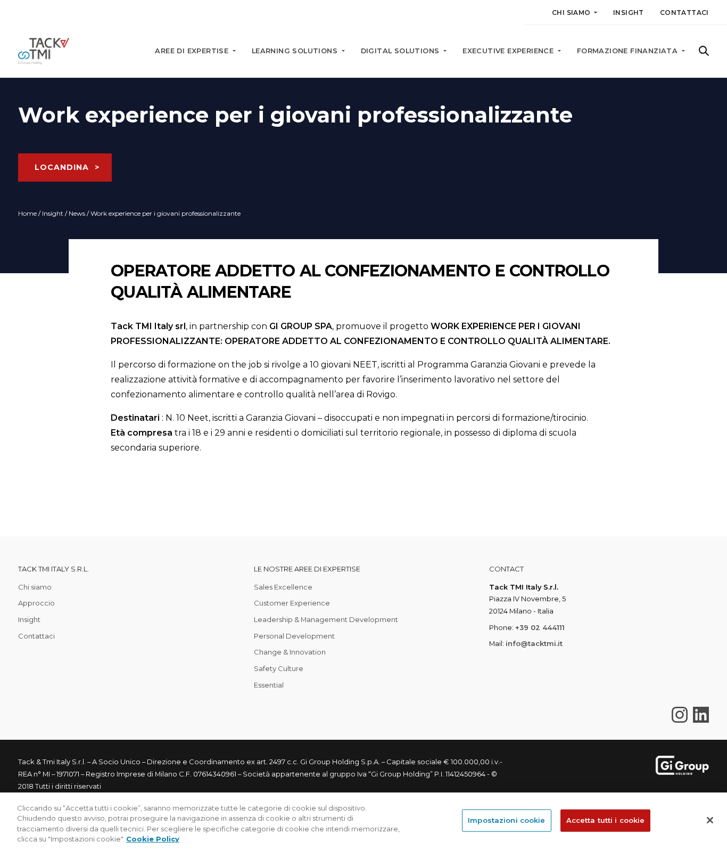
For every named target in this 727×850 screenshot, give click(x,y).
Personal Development (294, 636)
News (77, 213)
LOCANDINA (62, 167)
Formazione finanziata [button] (628, 51)
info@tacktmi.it (534, 643)
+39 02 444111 (540, 627)
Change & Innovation (290, 652)
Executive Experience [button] (509, 51)
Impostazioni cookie (506, 820)
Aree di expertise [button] (192, 51)
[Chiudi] (710, 820)
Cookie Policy (152, 839)
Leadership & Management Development (326, 619)
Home (27, 213)
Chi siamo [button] (572, 13)
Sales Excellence (283, 587)
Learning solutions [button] (296, 51)
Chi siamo (35, 587)
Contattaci (684, 13)
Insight (628, 13)
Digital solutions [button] (401, 51)
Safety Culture (278, 668)
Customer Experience (292, 603)
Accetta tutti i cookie (605, 820)
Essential (269, 685)
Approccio (36, 603)
